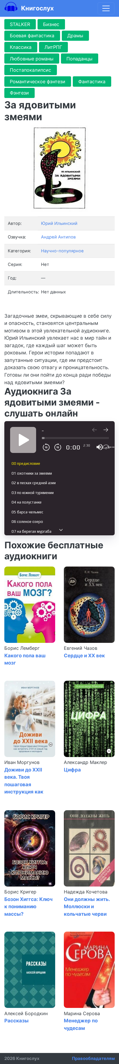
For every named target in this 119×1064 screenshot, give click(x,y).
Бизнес (51, 24)
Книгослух (37, 8)
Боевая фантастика (32, 35)
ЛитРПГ (53, 47)
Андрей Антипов (58, 237)
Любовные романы (31, 59)
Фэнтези (19, 93)
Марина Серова (82, 1013)
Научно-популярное (62, 250)
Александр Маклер (85, 762)
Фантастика (91, 81)
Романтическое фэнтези (37, 81)
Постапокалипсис (30, 70)
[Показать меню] (106, 8)
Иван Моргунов (22, 762)
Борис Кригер (20, 892)
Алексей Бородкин (26, 1013)
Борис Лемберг (22, 648)
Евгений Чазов (80, 648)
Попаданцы (79, 59)
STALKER (20, 24)
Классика (20, 47)
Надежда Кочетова (85, 892)
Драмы (75, 35)
